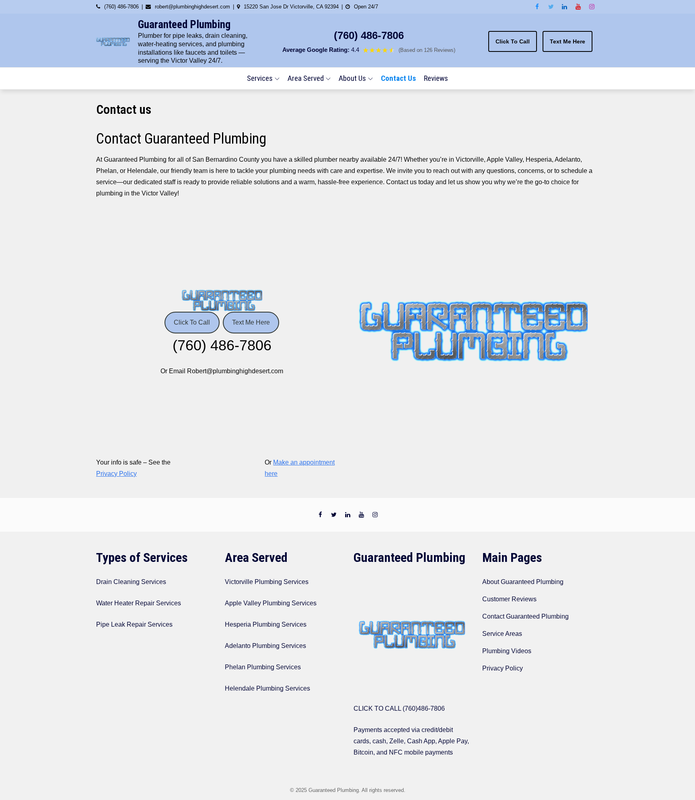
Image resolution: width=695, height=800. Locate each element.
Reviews (436, 78)
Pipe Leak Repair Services (134, 624)
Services (260, 78)
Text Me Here (567, 41)
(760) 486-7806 (369, 35)
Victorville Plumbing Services (266, 581)
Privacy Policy (116, 473)
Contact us (398, 78)
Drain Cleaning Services (131, 581)
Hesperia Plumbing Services (265, 624)
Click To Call (513, 41)
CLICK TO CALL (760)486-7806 (399, 708)
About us (352, 78)
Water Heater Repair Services (138, 603)
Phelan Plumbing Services (263, 667)
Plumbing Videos (506, 651)
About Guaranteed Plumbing (522, 581)
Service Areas (502, 633)
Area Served (306, 78)
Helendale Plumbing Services (267, 688)
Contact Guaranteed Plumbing (525, 616)
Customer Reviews (509, 599)
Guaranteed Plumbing (184, 24)
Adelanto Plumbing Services (265, 645)
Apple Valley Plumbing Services (271, 603)
